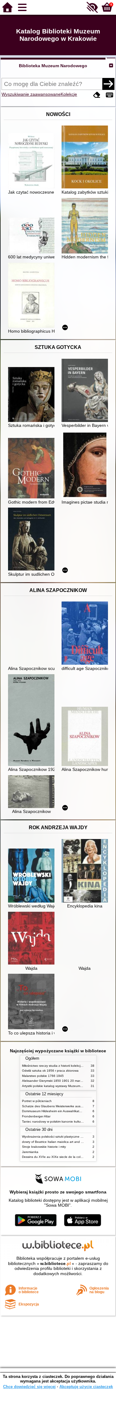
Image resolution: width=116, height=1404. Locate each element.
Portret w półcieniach (37, 1101)
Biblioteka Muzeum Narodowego (53, 65)
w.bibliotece (55, 1263)
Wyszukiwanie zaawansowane (31, 94)
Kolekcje (69, 94)
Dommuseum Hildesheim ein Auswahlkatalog (53, 1111)
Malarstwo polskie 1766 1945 (43, 1075)
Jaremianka (30, 1152)
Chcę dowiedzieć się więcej (29, 1386)
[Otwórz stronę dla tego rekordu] (33, 161)
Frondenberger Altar (36, 1116)
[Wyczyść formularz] (97, 95)
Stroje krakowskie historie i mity (44, 1146)
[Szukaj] (108, 84)
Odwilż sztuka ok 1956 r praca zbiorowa (50, 1070)
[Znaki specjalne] (109, 95)
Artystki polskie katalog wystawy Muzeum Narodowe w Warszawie (68, 1086)
